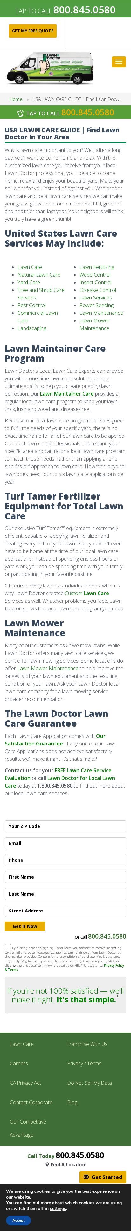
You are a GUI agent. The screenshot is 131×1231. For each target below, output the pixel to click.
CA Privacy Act (25, 1082)
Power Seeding (96, 305)
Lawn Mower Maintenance (48, 668)
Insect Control (95, 282)
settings (58, 1209)
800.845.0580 (107, 936)
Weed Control (95, 274)
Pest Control (31, 305)
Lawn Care (29, 266)
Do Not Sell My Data (89, 1082)
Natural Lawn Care (38, 274)
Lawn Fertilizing (96, 266)
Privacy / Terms (84, 1063)
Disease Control (97, 289)
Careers (19, 1063)
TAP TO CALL (65, 11)
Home (16, 99)
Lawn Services (95, 297)
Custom (87, 593)
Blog (72, 1102)
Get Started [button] (106, 1177)
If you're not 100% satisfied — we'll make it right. (65, 994)
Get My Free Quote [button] (32, 30)
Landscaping (31, 328)
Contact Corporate (31, 1102)
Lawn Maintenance (101, 312)
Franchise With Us (87, 1043)
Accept (18, 1220)
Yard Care (28, 282)
